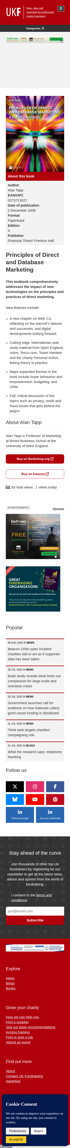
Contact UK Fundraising (24, 1076)
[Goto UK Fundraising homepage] (34, 12)
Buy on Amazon (33, 474)
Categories (33, 28)
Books (11, 988)
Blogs (10, 983)
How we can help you (22, 1017)
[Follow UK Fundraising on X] (15, 786)
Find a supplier (17, 1022)
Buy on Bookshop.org (33, 459)
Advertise (58, 508)
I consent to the (31, 897)
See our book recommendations (30, 1027)
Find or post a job (19, 1037)
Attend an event (18, 1042)
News (10, 978)
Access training (18, 1032)
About (10, 1071)
